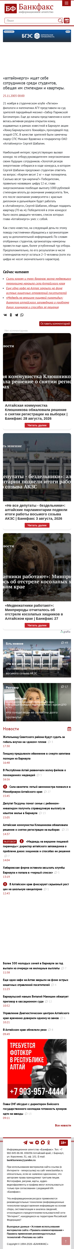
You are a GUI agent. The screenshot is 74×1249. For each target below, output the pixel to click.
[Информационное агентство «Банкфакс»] (27, 9)
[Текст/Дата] (66, 20)
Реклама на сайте (32, 1237)
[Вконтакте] (31, 1142)
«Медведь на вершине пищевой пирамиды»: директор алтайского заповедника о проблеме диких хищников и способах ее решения (37, 302)
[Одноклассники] (10, 315)
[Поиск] (60, 20)
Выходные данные (18, 1226)
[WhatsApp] (22, 315)
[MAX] (43, 1142)
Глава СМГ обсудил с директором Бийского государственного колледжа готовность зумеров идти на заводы (35, 1109)
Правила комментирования (46, 1230)
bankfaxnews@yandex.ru (21, 1160)
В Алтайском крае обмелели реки (25, 1030)
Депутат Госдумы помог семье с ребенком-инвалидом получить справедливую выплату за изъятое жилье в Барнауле (34, 808)
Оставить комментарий (55, 323)
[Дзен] (37, 1142)
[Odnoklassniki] (48, 1142)
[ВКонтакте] (5, 315)
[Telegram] (16, 315)
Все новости (63, 1125)
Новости (11, 728)
